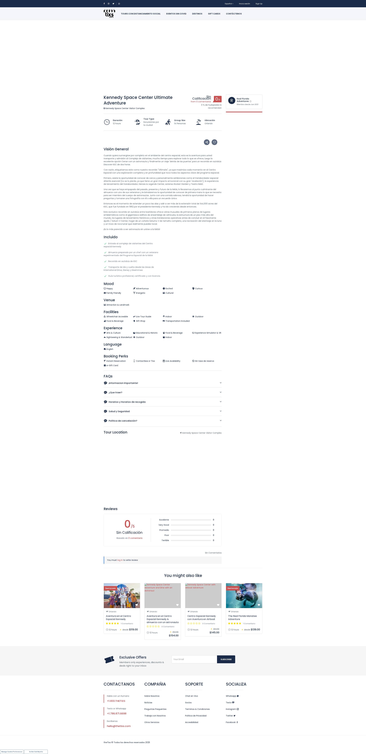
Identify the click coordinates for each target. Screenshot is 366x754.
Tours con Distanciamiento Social (141, 13)
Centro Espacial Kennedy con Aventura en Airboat (201, 617)
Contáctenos (234, 13)
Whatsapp (231, 696)
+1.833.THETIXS (116, 701)
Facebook (231, 722)
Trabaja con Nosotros (155, 715)
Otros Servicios (151, 722)
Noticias (148, 702)
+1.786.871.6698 (116, 713)
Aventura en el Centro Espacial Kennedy (118, 617)
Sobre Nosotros (151, 696)
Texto (229, 702)
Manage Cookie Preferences (11, 752)
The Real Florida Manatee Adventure (242, 617)
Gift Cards (214, 13)
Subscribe (226, 659)
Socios (188, 702)
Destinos (197, 13)
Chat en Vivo (191, 696)
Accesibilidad (191, 722)
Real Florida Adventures (243, 100)
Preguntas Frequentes (155, 709)
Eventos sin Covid (176, 13)
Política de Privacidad (195, 715)
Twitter (229, 715)
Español (228, 3)
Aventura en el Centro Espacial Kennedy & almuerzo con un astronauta (163, 619)
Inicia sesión (244, 3)
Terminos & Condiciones (197, 709)
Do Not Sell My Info (36, 752)
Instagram (231, 709)
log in (120, 560)
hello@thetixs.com (119, 726)
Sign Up (259, 3)
